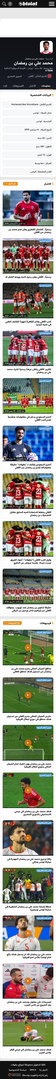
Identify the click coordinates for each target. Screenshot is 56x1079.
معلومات (45, 85)
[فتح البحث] (4, 4)
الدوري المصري (45, 193)
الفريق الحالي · (37, 76)
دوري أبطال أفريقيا (44, 632)
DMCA (33, 1069)
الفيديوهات (18, 85)
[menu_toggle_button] (51, 3)
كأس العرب (47, 966)
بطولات (14, 1064)
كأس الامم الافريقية (44, 823)
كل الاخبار (11, 184)
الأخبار (32, 85)
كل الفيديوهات (13, 623)
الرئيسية (49, 58)
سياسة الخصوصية (18, 1069)
